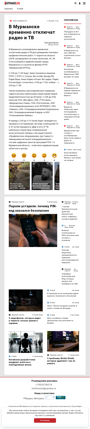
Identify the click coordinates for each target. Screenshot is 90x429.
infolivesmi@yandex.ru (44, 388)
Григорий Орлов (51, 43)
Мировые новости (18, 202)
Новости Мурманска (20, 21)
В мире (69, 149)
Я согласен (45, 420)
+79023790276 (44, 384)
